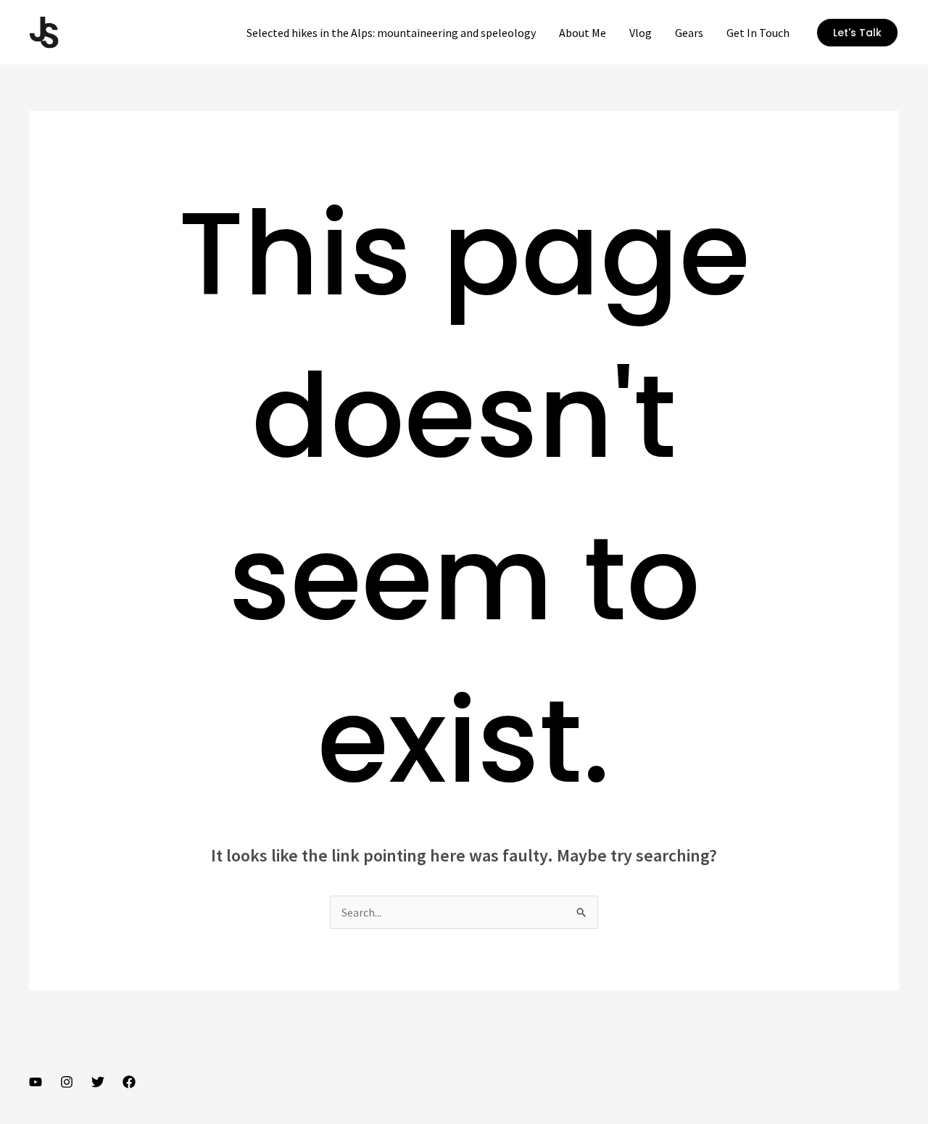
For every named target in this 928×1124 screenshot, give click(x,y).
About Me (582, 32)
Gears (689, 32)
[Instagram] (66, 1081)
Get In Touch (758, 32)
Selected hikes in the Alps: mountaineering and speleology (391, 32)
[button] (857, 32)
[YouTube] (35, 1081)
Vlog (640, 32)
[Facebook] (129, 1081)
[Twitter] (97, 1081)
